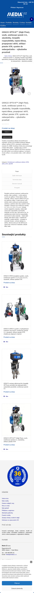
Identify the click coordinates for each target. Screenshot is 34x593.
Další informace (17, 175)
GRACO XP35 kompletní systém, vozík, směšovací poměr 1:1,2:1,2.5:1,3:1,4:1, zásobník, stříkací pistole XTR (16, 277)
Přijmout (17, 583)
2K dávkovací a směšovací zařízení (16, 162)
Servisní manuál (17, 183)
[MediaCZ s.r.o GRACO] (17, 15)
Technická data (17, 179)
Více (7, 287)
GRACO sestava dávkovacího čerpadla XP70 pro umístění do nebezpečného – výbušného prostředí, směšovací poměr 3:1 (16, 386)
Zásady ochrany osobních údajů (10, 517)
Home (6, 56)
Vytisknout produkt (7, 137)
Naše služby (5, 501)
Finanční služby (6, 515)
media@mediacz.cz (11, 554)
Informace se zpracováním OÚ (10, 520)
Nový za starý (6, 505)
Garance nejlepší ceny (8, 503)
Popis (17, 171)
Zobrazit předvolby (17, 588)
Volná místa (5, 498)
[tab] (17, 172)
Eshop (10, 56)
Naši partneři (5, 508)
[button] (31, 562)
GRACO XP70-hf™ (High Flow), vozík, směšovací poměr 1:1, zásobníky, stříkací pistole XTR (16, 439)
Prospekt (17, 187)
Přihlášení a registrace (8, 510)
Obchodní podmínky (7, 513)
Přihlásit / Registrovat (17, 7)
